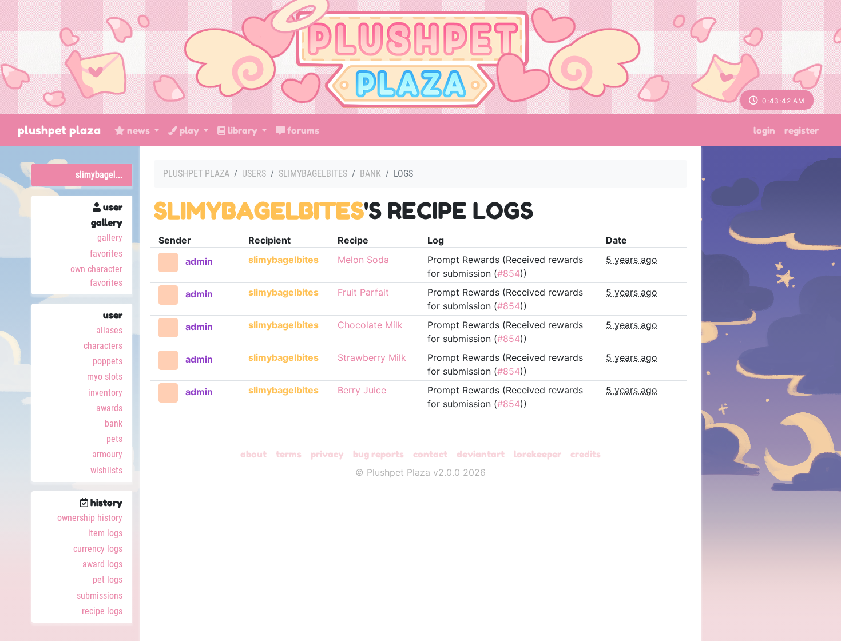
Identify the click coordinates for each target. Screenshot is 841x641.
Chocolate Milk (370, 325)
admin (199, 261)
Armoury (107, 454)
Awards (109, 408)
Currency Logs (97, 548)
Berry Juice (362, 390)
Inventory (105, 392)
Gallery (109, 237)
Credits (585, 454)
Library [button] (242, 130)
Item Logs (105, 533)
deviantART (481, 454)
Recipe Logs (102, 611)
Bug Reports (378, 454)
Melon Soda (363, 259)
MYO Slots (104, 376)
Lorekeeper (537, 454)
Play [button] (189, 130)
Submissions (99, 595)
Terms (289, 454)
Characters (103, 345)
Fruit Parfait (363, 292)
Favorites (106, 253)
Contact (430, 454)
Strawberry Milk (372, 357)
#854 (508, 273)
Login (764, 130)
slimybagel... (99, 174)
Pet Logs (107, 579)
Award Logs (102, 564)
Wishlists (106, 470)
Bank (113, 423)
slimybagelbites (313, 173)
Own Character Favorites (96, 276)
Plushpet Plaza (59, 130)
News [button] (138, 130)
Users (254, 173)
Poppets (107, 361)
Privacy (327, 454)
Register (801, 130)
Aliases (109, 330)
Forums (302, 130)
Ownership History (89, 517)
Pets (114, 438)
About (253, 454)
